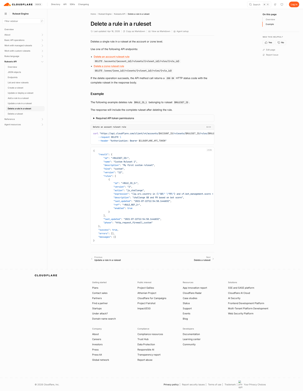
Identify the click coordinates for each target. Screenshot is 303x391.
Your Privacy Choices (255, 384)
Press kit (97, 354)
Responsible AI (145, 349)
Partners (97, 298)
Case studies (190, 298)
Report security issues (193, 384)
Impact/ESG (144, 308)
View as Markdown (161, 31)
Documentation (191, 334)
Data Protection (146, 344)
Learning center (192, 339)
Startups (97, 308)
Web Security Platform (240, 313)
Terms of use (214, 384)
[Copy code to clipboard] (210, 133)
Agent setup (183, 31)
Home (93, 14)
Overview (270, 19)
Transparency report (148, 354)
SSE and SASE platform (241, 287)
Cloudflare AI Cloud (239, 292)
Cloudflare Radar (192, 292)
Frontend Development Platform (246, 303)
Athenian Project (146, 292)
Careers (96, 339)
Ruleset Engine (105, 14)
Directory (55, 4)
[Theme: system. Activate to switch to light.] (281, 4)
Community (189, 344)
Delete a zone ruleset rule (109, 66)
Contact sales (99, 292)
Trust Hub (143, 339)
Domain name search (104, 318)
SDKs (72, 4)
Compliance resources (150, 334)
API (65, 4)
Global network (100, 359)
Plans (95, 287)
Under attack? (100, 313)
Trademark (230, 384)
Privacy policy (171, 384)
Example (270, 24)
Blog (185, 318)
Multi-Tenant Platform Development (248, 308)
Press (95, 349)
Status (186, 303)
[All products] (6, 14)
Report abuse (144, 359)
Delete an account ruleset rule (111, 56)
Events (186, 313)
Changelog (83, 4)
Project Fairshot (146, 303)
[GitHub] (275, 4)
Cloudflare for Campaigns (151, 298)
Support (187, 308)
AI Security (234, 298)
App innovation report (195, 287)
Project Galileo (145, 287)
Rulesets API (119, 14)
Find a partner (100, 303)
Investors (97, 344)
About (95, 334)
